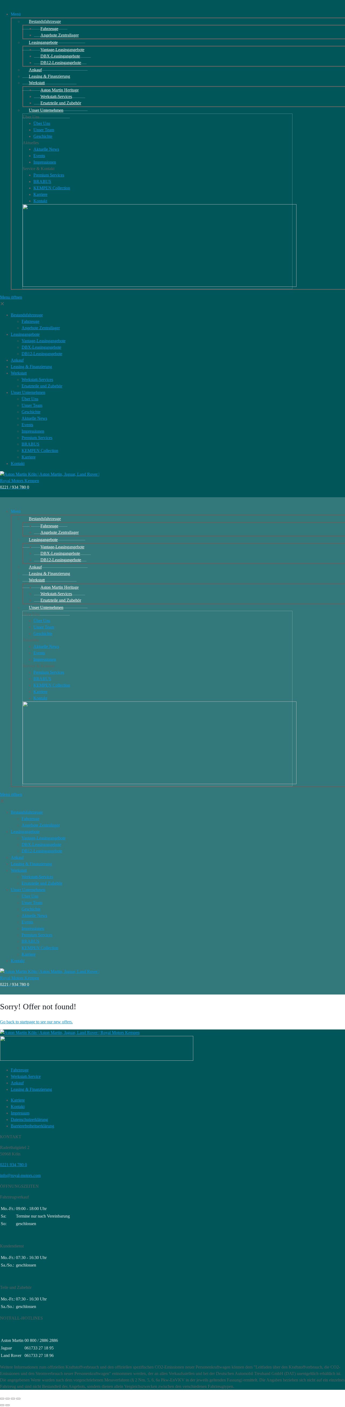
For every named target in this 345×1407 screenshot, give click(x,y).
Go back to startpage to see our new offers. (36, 1022)
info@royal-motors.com (20, 1175)
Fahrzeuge (20, 1070)
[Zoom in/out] (18, 1398)
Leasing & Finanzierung (31, 1089)
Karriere (18, 1100)
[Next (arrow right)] (7, 1405)
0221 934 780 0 (13, 1164)
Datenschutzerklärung (29, 1119)
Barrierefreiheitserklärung (32, 1126)
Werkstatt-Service (26, 1076)
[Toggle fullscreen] (13, 1398)
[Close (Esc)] (2, 1398)
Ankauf (17, 1083)
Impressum (20, 1113)
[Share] (7, 1398)
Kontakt (18, 1106)
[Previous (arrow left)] (2, 1405)
